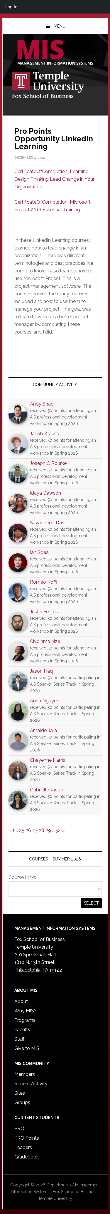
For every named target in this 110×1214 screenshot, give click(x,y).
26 (28, 830)
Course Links (22, 877)
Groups (22, 1102)
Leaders (23, 1147)
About (21, 1001)
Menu (59, 26)
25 (21, 830)
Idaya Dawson (45, 493)
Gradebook (26, 1157)
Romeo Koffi (43, 582)
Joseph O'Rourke (48, 463)
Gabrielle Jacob (46, 790)
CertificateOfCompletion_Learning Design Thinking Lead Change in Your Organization (54, 179)
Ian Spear (40, 552)
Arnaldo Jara (43, 730)
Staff (19, 1039)
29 (48, 830)
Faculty (22, 1029)
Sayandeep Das (47, 522)
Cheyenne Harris (47, 760)
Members (24, 1074)
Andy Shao (42, 404)
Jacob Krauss (44, 433)
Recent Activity (31, 1083)
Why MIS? (25, 1011)
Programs (24, 1020)
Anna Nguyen (44, 701)
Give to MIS (26, 1048)
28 (41, 830)
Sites (19, 1093)
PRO (19, 1128)
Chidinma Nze (45, 641)
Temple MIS (55, 53)
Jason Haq (41, 671)
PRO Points (26, 1138)
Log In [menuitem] (11, 6)
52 (58, 830)
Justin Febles (44, 611)
